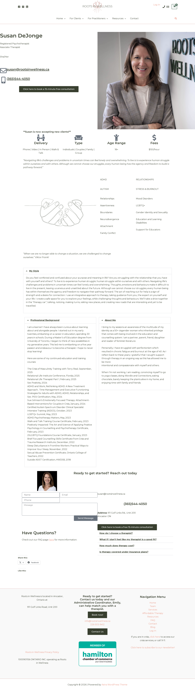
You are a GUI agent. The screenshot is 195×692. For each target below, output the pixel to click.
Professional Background (45, 320)
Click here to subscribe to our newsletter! (153, 647)
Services (152, 609)
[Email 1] (168, 7)
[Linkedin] (27, 7)
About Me (110, 320)
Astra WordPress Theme (114, 684)
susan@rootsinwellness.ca (28, 69)
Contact (134, 18)
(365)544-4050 (18, 79)
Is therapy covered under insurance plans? (123, 552)
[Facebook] (19, 7)
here (51, 539)
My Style (34, 271)
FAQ (153, 620)
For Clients (75, 18)
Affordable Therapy (152, 613)
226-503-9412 (97, 624)
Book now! (97, 615)
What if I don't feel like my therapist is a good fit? (128, 539)
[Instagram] (23, 7)
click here (155, 637)
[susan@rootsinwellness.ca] (3, 70)
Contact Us (97, 631)
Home (59, 18)
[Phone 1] (164, 7)
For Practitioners (96, 18)
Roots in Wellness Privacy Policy (42, 652)
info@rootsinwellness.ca (97, 621)
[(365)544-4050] (3, 80)
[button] (64, 18)
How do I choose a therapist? (116, 533)
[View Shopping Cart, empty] (174, 6)
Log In (156, 4)
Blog (152, 627)
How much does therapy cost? (116, 545)
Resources (117, 18)
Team (153, 606)
